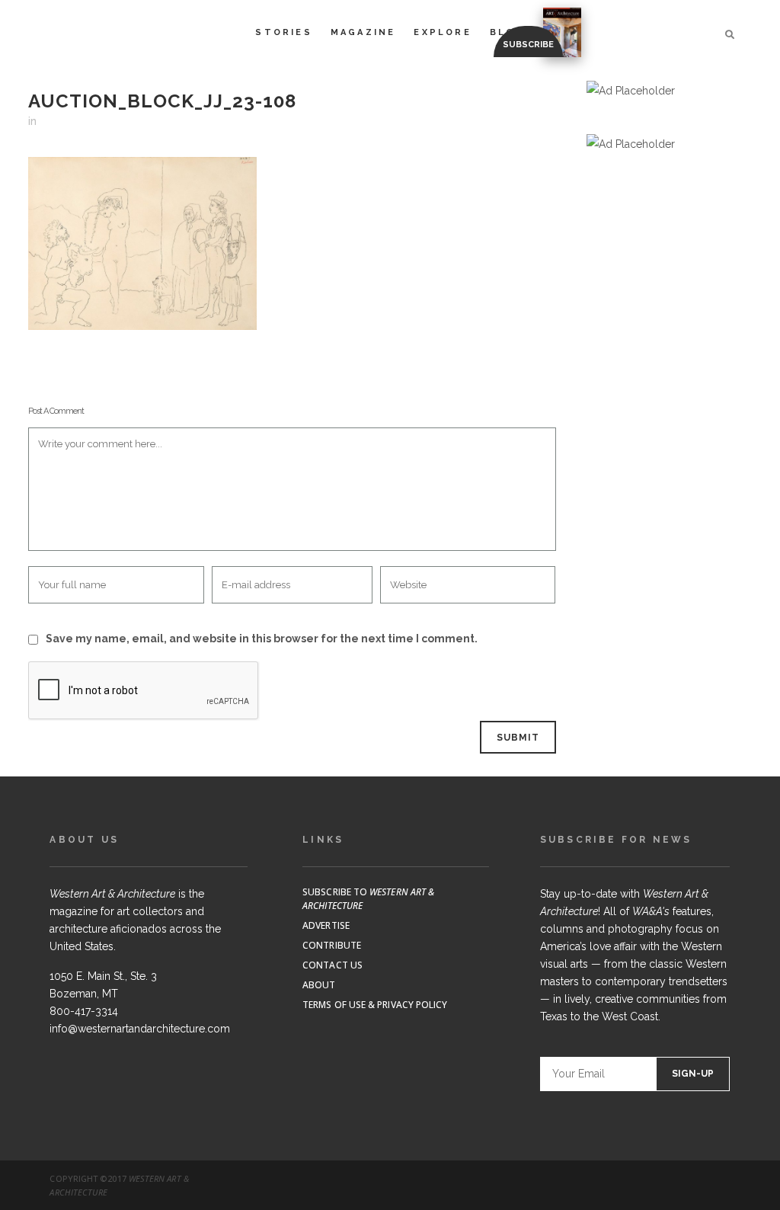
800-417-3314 (84, 1011)
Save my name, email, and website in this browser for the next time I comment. (262, 638)
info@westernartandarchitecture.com (140, 1029)
